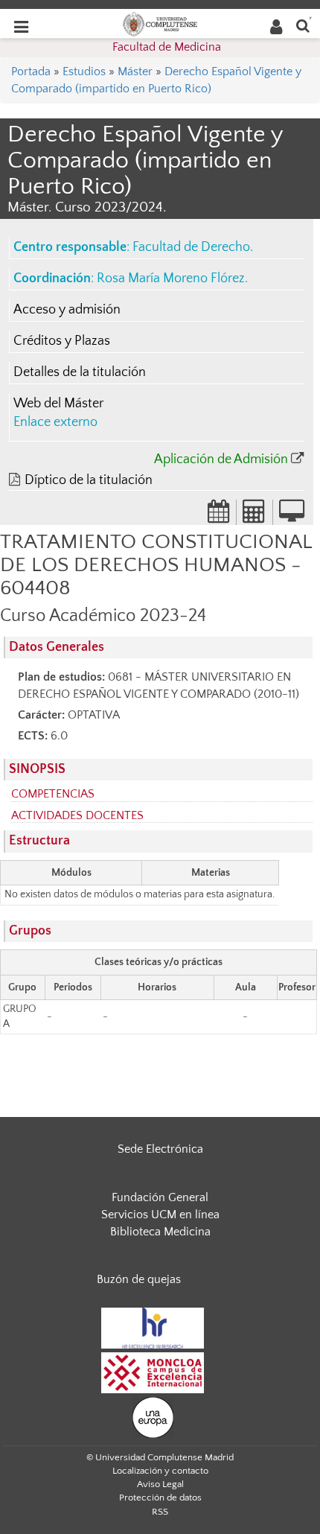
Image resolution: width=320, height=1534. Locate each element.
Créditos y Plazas (61, 341)
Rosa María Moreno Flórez (171, 278)
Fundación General (160, 1197)
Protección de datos (160, 1497)
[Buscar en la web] (303, 25)
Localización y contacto (160, 1470)
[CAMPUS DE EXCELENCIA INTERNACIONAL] (152, 1371)
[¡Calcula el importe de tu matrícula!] (254, 516)
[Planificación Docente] (219, 516)
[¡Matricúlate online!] (291, 516)
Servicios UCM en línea (160, 1214)
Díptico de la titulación (89, 480)
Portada (31, 71)
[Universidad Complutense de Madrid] (160, 23)
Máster (135, 71)
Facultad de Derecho (191, 247)
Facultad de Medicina (166, 47)
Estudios (84, 71)
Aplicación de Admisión (221, 459)
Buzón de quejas (139, 1279)
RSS (160, 1511)
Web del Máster (58, 403)
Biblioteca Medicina (160, 1231)
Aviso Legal (160, 1484)
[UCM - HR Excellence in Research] (152, 1327)
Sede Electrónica (160, 1149)
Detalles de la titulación (79, 372)
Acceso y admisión (67, 309)
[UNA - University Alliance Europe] (152, 1416)
